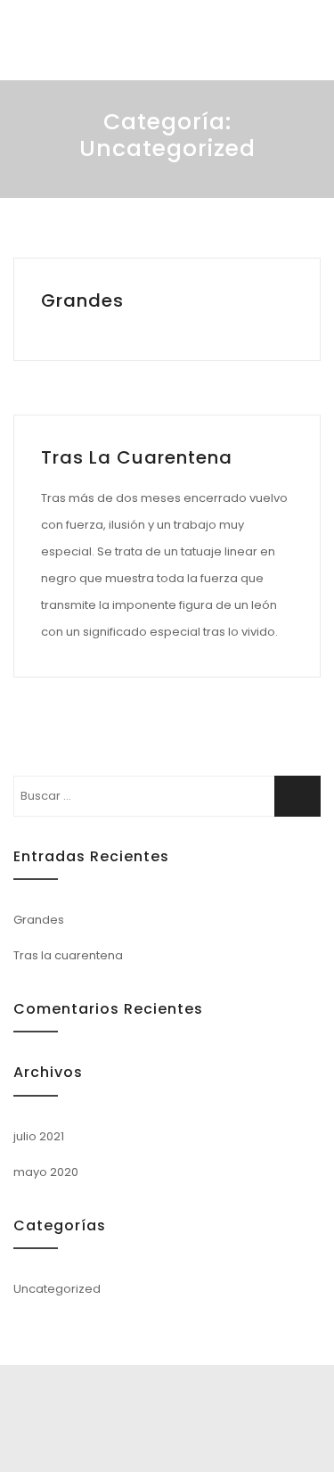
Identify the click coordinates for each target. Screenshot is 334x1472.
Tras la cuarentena (136, 457)
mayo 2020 (45, 1172)
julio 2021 (38, 1136)
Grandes (82, 300)
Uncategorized (57, 1288)
